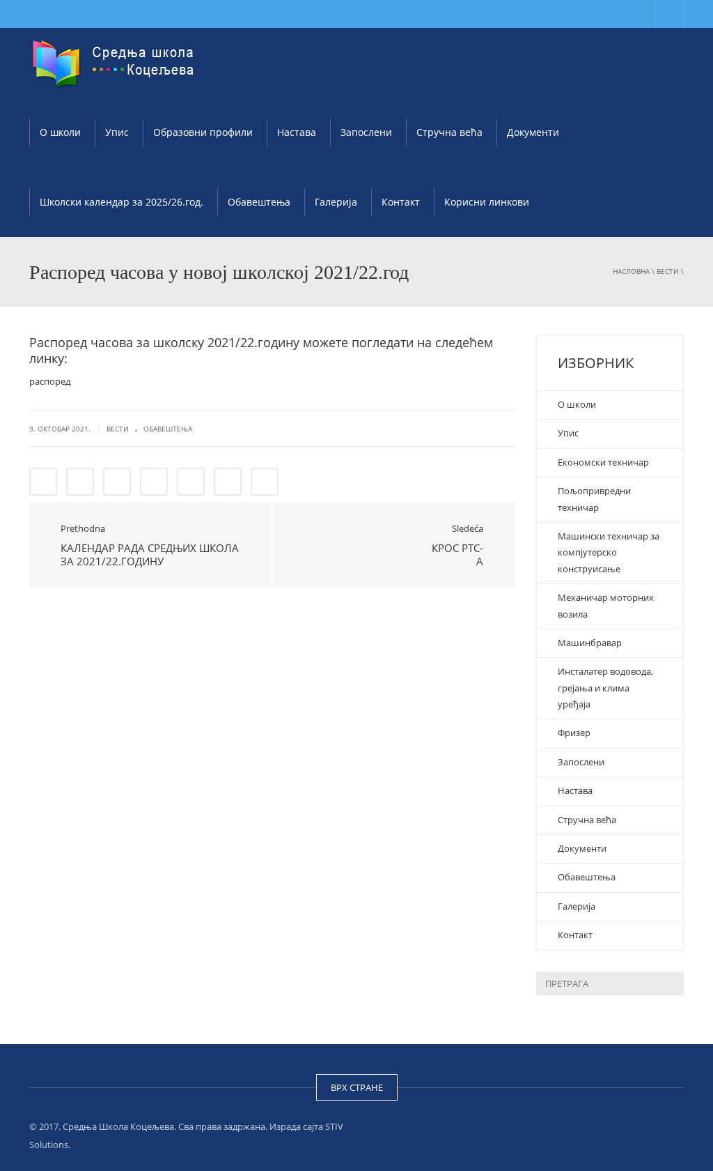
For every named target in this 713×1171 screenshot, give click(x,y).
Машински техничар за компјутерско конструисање (608, 552)
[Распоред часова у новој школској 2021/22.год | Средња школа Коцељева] (116, 62)
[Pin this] (228, 482)
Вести (668, 271)
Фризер (574, 732)
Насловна (631, 271)
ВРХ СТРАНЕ (357, 1087)
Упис (117, 132)
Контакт (401, 201)
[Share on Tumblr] (154, 482)
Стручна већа (449, 132)
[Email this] (265, 482)
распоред (49, 381)
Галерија (336, 201)
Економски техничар (603, 462)
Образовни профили (203, 132)
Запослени (366, 132)
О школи (60, 132)
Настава (296, 132)
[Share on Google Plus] (191, 482)
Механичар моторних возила (606, 605)
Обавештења (259, 201)
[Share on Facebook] (43, 482)
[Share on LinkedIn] (117, 482)
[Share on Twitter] (80, 482)
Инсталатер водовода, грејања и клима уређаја (605, 687)
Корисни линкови (486, 201)
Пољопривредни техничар (594, 498)
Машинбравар (590, 642)
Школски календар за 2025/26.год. (121, 201)
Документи (533, 132)
